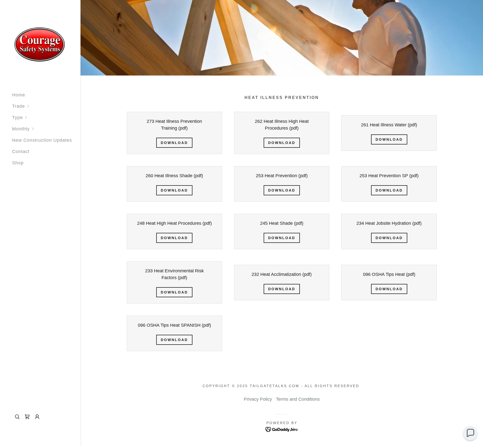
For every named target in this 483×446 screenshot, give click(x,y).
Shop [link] (18, 162)
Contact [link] (20, 151)
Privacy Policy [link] (258, 399)
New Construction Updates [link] (42, 140)
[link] (40, 43)
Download (174, 143)
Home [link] (18, 94)
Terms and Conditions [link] (298, 399)
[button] (46, 106)
